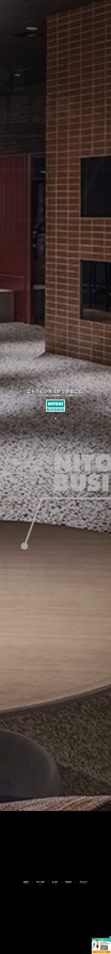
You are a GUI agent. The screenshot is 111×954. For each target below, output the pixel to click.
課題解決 (26, 882)
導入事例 (54, 882)
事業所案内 (68, 882)
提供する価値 (40, 882)
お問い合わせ (84, 882)
